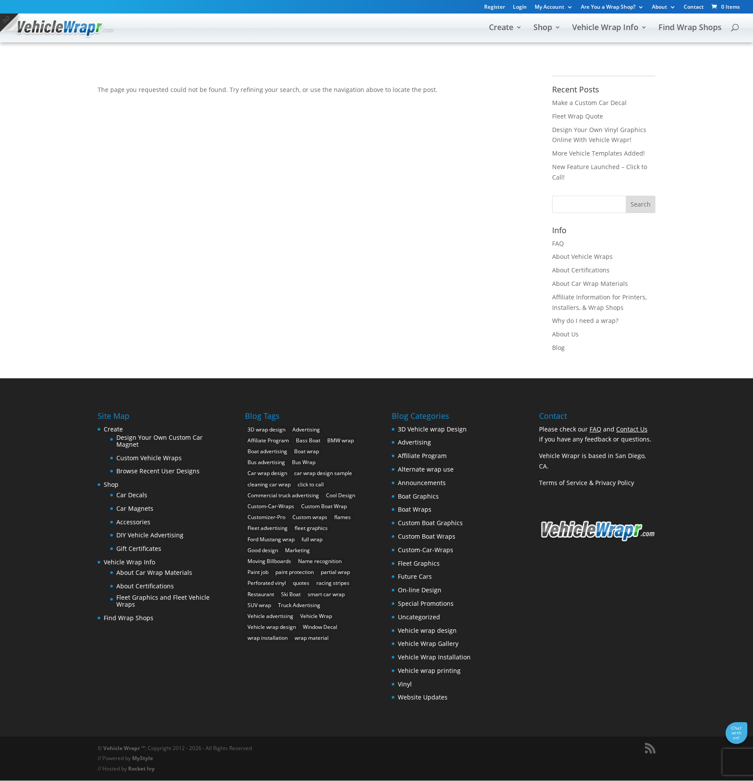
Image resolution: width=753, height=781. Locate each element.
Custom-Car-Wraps (271, 506)
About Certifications (581, 270)
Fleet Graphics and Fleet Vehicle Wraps (163, 601)
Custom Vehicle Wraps (149, 458)
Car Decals (131, 495)
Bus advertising (266, 462)
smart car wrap (326, 594)
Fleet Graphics (419, 563)
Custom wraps (309, 517)
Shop (542, 28)
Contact (694, 7)
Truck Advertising (299, 605)
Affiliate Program (268, 440)
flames (342, 517)
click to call (311, 484)
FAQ (558, 243)
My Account (549, 7)
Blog (558, 347)
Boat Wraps (414, 509)
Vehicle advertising (270, 616)
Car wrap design (267, 473)
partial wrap (335, 572)
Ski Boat (291, 594)
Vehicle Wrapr (121, 748)
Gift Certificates (138, 548)
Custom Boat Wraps (426, 536)
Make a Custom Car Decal (589, 102)
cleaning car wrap (269, 484)
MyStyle (142, 758)
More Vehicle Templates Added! (598, 153)
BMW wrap (340, 440)
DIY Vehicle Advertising (149, 535)
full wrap (312, 539)
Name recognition (320, 561)
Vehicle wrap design (272, 627)
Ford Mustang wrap (271, 539)
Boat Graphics (418, 496)
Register (494, 7)
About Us (565, 334)
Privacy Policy (614, 483)
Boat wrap (306, 451)
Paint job (258, 572)
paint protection (294, 572)
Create (501, 28)
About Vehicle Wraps (582, 256)
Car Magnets (134, 508)
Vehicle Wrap (316, 616)
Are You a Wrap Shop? (608, 7)
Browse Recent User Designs (158, 471)
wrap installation (268, 638)
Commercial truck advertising (283, 495)
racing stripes (332, 583)
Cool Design (340, 495)
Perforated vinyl (267, 583)
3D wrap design (266, 429)
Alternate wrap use (426, 469)
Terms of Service (563, 483)
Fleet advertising (268, 528)
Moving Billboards (269, 561)
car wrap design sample (323, 473)
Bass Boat (308, 440)
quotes (301, 583)
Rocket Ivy (141, 768)
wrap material (312, 638)
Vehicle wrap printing (429, 670)
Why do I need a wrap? (585, 320)
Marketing (297, 550)
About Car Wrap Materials (590, 283)
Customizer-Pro (266, 517)
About (659, 7)
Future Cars (415, 576)
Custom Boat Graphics (430, 523)
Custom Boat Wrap (324, 506)
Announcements (422, 482)
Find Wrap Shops (690, 28)
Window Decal (320, 627)
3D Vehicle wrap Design (432, 429)
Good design (263, 550)
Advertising (306, 429)
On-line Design (419, 590)
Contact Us (632, 429)
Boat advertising (267, 451)
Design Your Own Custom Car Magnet (159, 441)
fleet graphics (311, 528)
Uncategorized (419, 617)
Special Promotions (426, 603)
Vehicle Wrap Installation (434, 657)
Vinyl (405, 684)
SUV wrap (259, 605)
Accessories (133, 522)
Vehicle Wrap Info (605, 28)
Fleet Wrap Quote (577, 116)
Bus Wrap (303, 462)
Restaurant (261, 594)
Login (520, 7)
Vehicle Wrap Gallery (428, 643)
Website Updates (423, 697)
